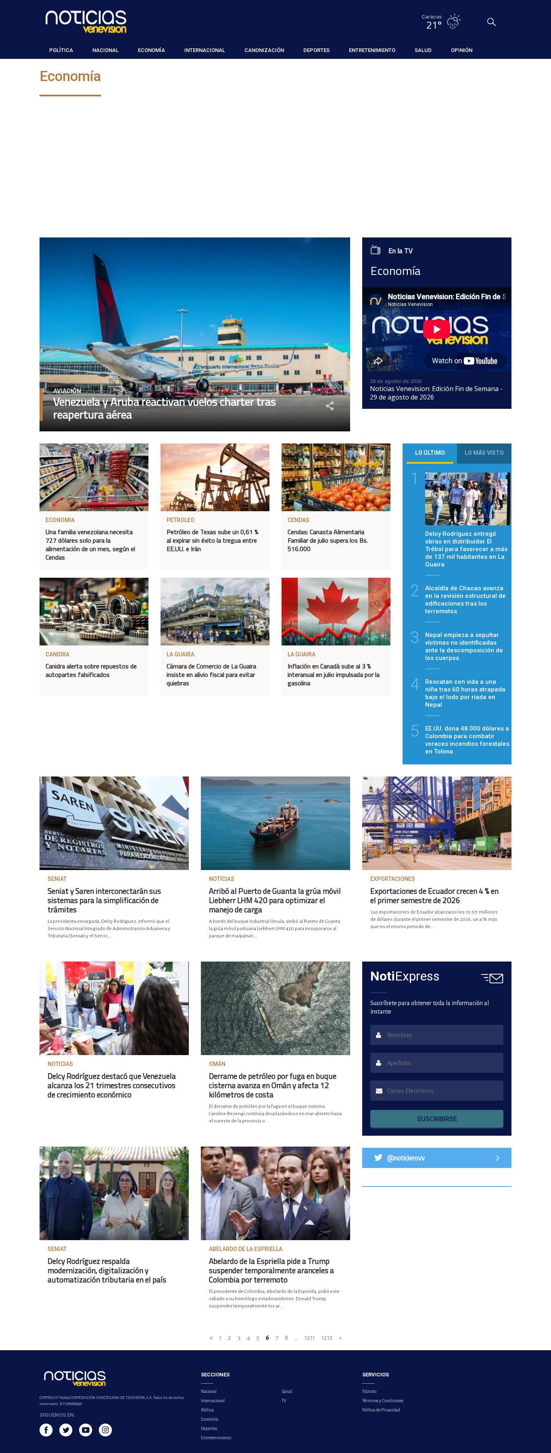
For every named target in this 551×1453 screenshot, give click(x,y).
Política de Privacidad (381, 1409)
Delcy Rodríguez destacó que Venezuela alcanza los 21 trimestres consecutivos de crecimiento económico (112, 1085)
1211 (310, 1337)
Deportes (209, 1428)
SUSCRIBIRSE (437, 1119)
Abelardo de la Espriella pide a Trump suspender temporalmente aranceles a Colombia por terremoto (271, 1270)
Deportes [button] (316, 50)
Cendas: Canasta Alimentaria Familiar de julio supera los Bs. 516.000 (328, 540)
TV (284, 1400)
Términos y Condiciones (382, 1400)
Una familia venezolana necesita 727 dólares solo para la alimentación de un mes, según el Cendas (90, 544)
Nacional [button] (105, 50)
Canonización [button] (264, 50)
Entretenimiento (216, 1437)
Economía (209, 1419)
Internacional (213, 1400)
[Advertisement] (275, 168)
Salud (287, 1391)
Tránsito (369, 1391)
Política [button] (61, 50)
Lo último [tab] (430, 453)
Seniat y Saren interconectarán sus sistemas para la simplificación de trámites (104, 900)
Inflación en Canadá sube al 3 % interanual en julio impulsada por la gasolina (334, 674)
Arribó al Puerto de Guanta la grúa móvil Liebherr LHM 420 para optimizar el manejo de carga (275, 900)
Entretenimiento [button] (372, 50)
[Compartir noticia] (329, 405)
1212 (327, 1337)
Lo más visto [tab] (484, 453)
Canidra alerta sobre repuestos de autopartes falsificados (91, 670)
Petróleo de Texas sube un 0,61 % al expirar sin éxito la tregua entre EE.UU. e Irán (213, 540)
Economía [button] (151, 50)
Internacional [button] (204, 50)
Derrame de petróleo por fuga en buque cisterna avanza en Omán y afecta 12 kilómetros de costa (272, 1085)
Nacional (209, 1391)
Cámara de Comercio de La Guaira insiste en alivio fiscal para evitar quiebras (211, 674)
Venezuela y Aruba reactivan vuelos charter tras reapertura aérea (164, 408)
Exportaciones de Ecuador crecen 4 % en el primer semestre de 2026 (434, 895)
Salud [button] (423, 50)
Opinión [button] (461, 50)
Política (207, 1409)
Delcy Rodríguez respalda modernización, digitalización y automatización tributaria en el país (107, 1270)
